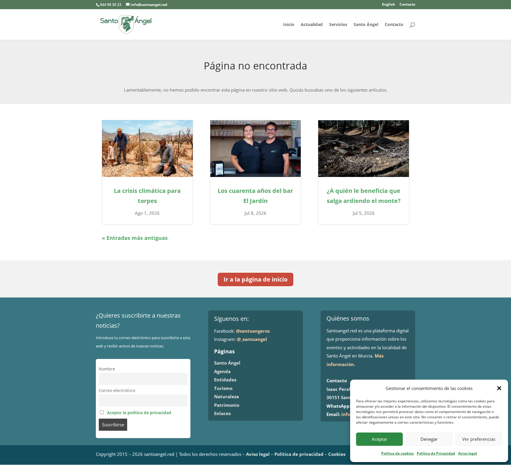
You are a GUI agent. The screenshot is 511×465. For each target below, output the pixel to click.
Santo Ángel (366, 24)
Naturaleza (226, 396)
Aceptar (379, 439)
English (388, 5)
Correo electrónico (117, 390)
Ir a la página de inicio (255, 279)
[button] (499, 388)
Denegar (429, 439)
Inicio (288, 24)
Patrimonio (226, 405)
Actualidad (312, 24)
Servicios (338, 24)
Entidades (225, 380)
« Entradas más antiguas (135, 237)
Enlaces (222, 413)
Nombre (107, 369)
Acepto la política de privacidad (139, 412)
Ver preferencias (478, 439)
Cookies (336, 454)
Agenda (222, 371)
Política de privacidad (299, 454)
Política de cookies (397, 453)
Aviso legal (467, 453)
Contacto (407, 5)
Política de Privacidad (436, 453)
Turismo (223, 388)
